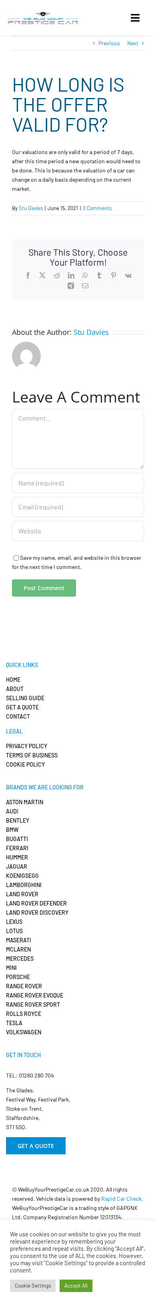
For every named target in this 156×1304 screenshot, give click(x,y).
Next (132, 43)
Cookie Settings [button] (33, 1285)
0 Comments (97, 208)
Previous (109, 43)
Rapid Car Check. (122, 1198)
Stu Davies (31, 208)
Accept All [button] (76, 1285)
